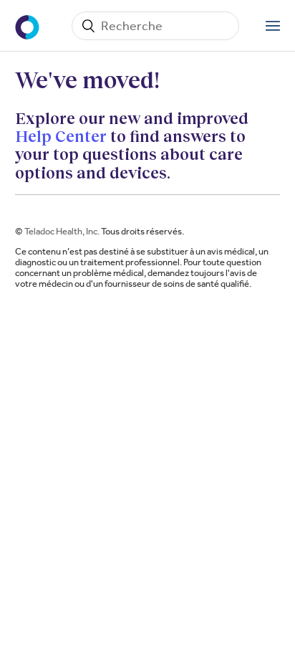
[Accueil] (28, 25)
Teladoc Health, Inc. (62, 231)
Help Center (61, 136)
